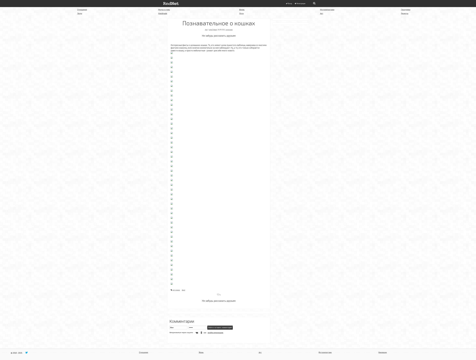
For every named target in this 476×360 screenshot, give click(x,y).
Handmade (162, 13)
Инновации (382, 352)
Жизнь (241, 9)
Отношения (82, 9)
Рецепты (404, 13)
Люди (79, 13)
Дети (241, 13)
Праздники (405, 9)
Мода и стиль (164, 9)
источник (229, 30)
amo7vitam (213, 30)
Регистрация (301, 3)
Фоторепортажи (327, 9)
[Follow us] (26, 352)
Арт (321, 13)
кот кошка (176, 290)
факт (183, 290)
